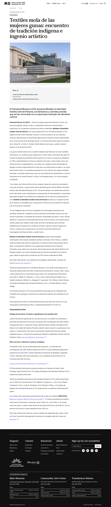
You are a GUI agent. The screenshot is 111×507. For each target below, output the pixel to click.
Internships (28, 448)
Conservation (44, 454)
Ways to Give (13, 445)
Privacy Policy (98, 504)
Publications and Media (47, 451)
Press (20, 8)
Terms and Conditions (88, 504)
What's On (56, 3)
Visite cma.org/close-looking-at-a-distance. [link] (28, 364)
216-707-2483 (45, 484)
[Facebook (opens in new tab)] (83, 450)
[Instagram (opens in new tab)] (87, 450)
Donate (12, 451)
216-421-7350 (14, 484)
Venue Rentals (60, 451)
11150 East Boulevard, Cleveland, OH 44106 (24, 482)
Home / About (13, 8)
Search (101, 3)
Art (64, 3)
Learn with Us (45, 448)
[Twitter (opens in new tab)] (96, 450)
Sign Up (98, 446)
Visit (48, 3)
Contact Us (59, 454)
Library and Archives (46, 445)
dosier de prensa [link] (24, 263)
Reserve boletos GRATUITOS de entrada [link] (26, 399)
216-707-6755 (76, 484)
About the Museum (61, 445)
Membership (13, 448)
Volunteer (28, 451)
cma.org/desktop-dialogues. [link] (32, 337)
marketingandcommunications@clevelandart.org (26, 99)
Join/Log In (92, 3)
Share (14, 90)
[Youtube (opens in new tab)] (92, 450)
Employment (28, 445)
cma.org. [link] (13, 419)
